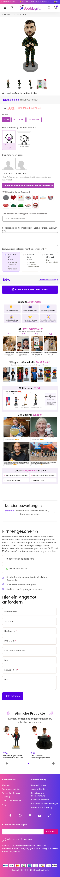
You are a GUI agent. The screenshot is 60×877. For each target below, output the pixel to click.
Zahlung (6, 797)
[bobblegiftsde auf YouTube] (39, 816)
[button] (15, 99)
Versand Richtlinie (39, 789)
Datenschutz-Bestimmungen (44, 803)
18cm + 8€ (18, 119)
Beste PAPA (21, 14)
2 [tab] (31, 763)
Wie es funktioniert (11, 793)
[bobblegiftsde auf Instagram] (30, 816)
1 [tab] (28, 763)
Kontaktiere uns (38, 785)
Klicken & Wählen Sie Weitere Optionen (27, 185)
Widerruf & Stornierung (41, 807)
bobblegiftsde (42, 870)
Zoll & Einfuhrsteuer (11, 801)
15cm (6, 119)
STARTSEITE (6, 14)
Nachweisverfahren (40, 800)
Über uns (6, 785)
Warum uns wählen (11, 789)
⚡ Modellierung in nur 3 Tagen (31, 1)
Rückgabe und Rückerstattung (38, 794)
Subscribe (51, 831)
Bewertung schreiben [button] (30, 514)
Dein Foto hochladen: (12, 155)
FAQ (4, 804)
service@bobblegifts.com (21, 559)
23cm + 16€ (34, 119)
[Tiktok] (49, 816)
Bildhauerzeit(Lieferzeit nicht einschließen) (30, 249)
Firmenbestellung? (48, 279)
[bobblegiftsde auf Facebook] (10, 816)
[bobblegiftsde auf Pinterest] (20, 816)
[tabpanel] (16, 742)
